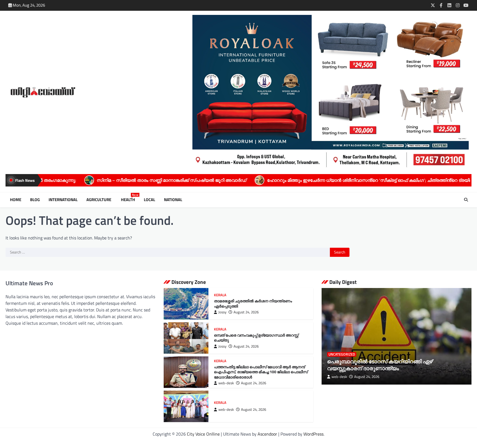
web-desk (226, 383)
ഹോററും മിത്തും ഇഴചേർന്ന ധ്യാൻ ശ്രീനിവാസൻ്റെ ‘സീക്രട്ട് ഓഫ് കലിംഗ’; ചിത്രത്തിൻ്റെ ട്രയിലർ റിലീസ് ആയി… (350, 180)
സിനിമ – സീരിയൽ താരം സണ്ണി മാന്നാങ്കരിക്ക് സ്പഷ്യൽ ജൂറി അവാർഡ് (135, 180)
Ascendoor (267, 434)
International (63, 200)
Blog (35, 200)
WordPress (313, 434)
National (173, 200)
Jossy (222, 312)
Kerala (220, 295)
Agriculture (99, 200)
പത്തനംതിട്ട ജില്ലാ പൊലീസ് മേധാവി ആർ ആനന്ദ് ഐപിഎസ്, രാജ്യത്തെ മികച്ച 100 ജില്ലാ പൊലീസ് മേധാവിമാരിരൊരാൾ (261, 372)
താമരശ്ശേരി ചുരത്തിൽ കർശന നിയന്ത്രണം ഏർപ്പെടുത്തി (253, 303)
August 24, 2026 (246, 312)
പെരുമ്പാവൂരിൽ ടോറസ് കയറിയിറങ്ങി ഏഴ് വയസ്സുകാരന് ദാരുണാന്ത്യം (380, 364)
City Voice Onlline (203, 434)
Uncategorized (341, 354)
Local (149, 200)
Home (15, 200)
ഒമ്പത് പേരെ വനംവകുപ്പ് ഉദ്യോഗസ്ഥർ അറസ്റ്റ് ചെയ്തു (256, 337)
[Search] (466, 200)
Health (129, 200)
